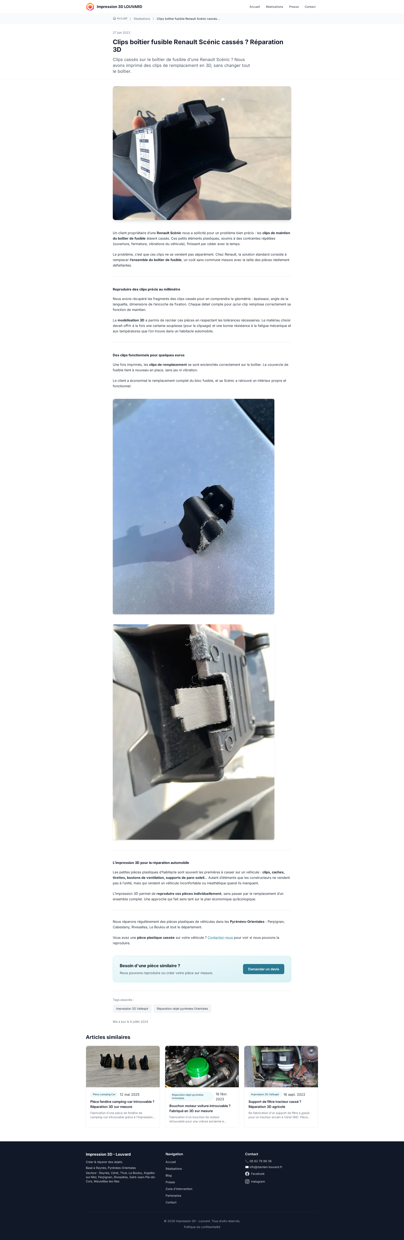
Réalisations (274, 6)
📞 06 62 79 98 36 (258, 1161)
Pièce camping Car (104, 1094)
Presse (294, 6)
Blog (169, 1175)
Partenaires (173, 1195)
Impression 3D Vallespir (132, 1008)
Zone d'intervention (179, 1189)
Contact (310, 6)
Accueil (255, 6)
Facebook (258, 1173)
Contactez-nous (220, 937)
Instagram (258, 1181)
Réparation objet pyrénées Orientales (182, 1008)
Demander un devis (263, 969)
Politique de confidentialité (202, 1227)
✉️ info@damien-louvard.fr (263, 1167)
